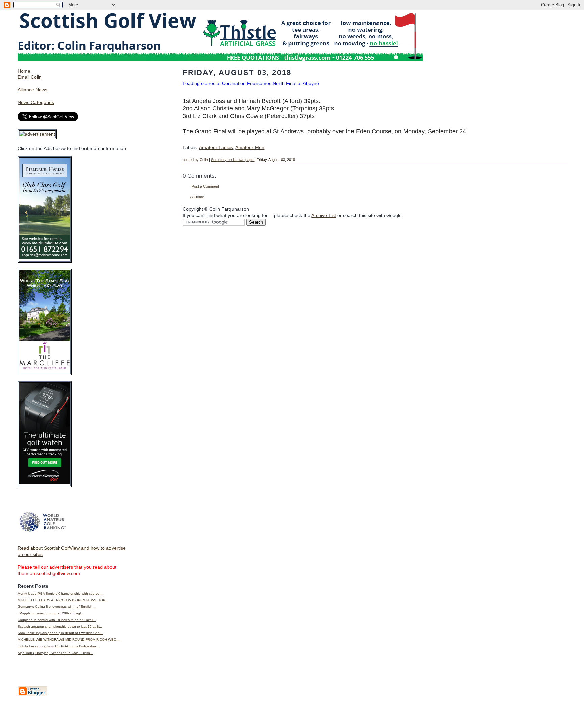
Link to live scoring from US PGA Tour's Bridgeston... (58, 646)
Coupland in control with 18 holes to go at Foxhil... (57, 620)
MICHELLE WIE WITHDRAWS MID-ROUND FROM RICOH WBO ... (69, 639)
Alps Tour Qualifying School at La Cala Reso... (55, 653)
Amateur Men (249, 147)
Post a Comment (205, 186)
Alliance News (32, 89)
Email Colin (30, 77)
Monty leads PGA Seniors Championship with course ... (60, 593)
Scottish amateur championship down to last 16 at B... (60, 626)
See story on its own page (232, 160)
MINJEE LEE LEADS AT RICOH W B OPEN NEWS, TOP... (63, 600)
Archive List (323, 215)
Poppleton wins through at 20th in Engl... (51, 613)
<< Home (196, 197)
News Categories (36, 102)
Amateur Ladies (216, 147)
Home (24, 71)
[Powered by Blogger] (32, 695)
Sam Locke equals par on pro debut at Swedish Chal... (60, 633)
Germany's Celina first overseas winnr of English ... (57, 606)
